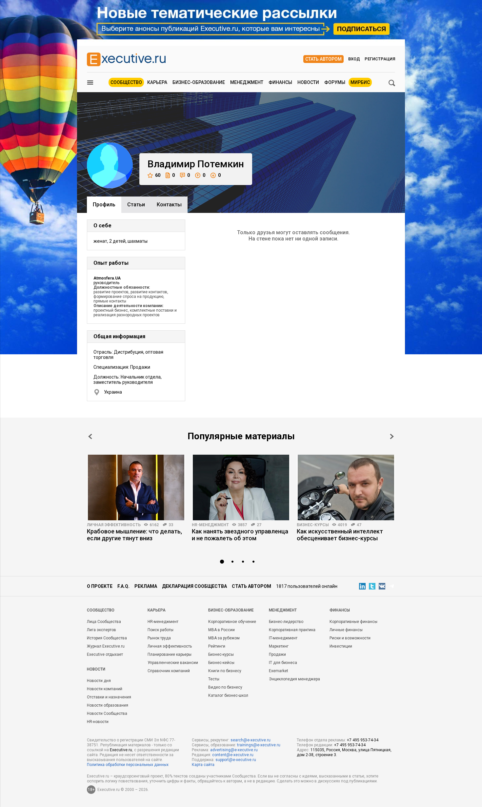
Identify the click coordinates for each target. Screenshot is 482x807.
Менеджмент (246, 82)
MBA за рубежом (224, 638)
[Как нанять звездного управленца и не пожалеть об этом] (241, 487)
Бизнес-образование (198, 82)
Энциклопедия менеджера (294, 679)
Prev (90, 436)
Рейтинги (216, 646)
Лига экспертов (101, 630)
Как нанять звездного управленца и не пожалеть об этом (240, 535)
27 (259, 525)
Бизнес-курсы (313, 525)
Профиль (104, 204)
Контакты (169, 204)
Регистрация (380, 58)
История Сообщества (107, 638)
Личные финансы (346, 630)
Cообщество (100, 610)
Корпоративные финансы (353, 621)
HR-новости (98, 721)
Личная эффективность (114, 525)
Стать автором (323, 59)
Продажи (277, 654)
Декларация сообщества (194, 586)
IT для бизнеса (283, 662)
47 (359, 525)
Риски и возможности (350, 638)
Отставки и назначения (109, 697)
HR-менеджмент (210, 525)
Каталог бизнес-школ (228, 695)
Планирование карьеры (169, 654)
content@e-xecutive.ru (232, 755)
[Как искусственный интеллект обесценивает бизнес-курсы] (346, 487)
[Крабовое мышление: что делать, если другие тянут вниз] (136, 487)
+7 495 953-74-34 (362, 740)
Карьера (157, 82)
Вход (354, 58)
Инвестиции (341, 646)
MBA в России (221, 630)
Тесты (213, 679)
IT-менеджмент (283, 638)
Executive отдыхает (105, 654)
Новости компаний (104, 689)
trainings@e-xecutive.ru (258, 745)
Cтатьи (136, 204)
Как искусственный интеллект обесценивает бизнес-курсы (340, 535)
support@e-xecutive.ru (235, 759)
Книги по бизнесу (224, 671)
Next (392, 436)
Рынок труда (159, 638)
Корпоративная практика (292, 630)
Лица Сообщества (104, 621)
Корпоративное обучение (232, 621)
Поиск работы (160, 630)
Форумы (334, 82)
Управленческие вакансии (173, 662)
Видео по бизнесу (225, 687)
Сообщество (126, 82)
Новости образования (107, 705)
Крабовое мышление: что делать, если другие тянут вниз (134, 535)
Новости (308, 82)
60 (157, 175)
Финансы (280, 82)
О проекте (99, 586)
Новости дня (99, 680)
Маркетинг (279, 646)
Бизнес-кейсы (221, 662)
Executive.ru (121, 750)
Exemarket (278, 671)
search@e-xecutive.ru (251, 740)
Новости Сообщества (107, 713)
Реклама (145, 586)
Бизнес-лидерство (286, 621)
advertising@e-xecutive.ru (234, 750)
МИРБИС (360, 82)
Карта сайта (203, 764)
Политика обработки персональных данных (128, 764)
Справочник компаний (169, 671)
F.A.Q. (123, 586)
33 (171, 525)
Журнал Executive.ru (106, 646)
